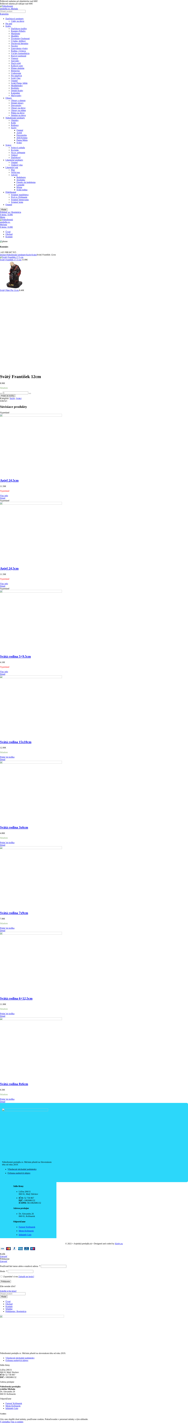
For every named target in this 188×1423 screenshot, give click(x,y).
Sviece (8, 145)
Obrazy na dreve (18, 108)
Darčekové (16, 157)
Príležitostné (11, 192)
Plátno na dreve (17, 113)
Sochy (14, 128)
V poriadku (5, 1422)
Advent (14, 175)
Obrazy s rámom (18, 100)
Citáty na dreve (17, 21)
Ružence (15, 125)
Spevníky (15, 61)
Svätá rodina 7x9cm (14, 913)
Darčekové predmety (15, 18)
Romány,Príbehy (18, 31)
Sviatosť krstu (17, 202)
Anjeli (19, 133)
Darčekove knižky (19, 28)
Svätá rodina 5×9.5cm (15, 656)
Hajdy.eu (119, 1243)
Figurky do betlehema (26, 182)
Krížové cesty (17, 66)
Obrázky (15, 120)
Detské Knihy (17, 90)
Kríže (13, 123)
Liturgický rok (12, 167)
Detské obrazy (17, 103)
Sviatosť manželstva (19, 195)
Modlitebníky (17, 85)
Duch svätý (16, 63)
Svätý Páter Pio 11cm (9, 290)
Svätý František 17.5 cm (11, 260)
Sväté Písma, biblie (19, 83)
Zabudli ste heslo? (26, 1276)
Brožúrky (15, 88)
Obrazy (9, 98)
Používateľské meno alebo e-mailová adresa (20, 1266)
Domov (3, 255)
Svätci (19, 142)
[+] (30, 393)
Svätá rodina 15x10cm (15, 742)
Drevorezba (22, 135)
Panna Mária (22, 140)
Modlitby (15, 36)
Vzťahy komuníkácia (20, 53)
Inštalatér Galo (12, 1408)
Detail (2, 498)
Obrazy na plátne (18, 110)
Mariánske (15, 33)
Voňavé (14, 155)
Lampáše (20, 185)
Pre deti (9, 23)
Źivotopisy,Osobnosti (20, 38)
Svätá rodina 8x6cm (14, 1084)
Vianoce (14, 58)
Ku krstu (15, 150)
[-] (1, 393)
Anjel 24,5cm (9, 480)
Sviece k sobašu (18, 147)
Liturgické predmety (14, 160)
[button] (7, 757)
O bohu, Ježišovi (18, 41)
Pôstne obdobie (17, 68)
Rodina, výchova (18, 51)
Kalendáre (15, 93)
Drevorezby (16, 105)
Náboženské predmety (15, 118)
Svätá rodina (22, 190)
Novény (14, 46)
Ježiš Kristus (22, 137)
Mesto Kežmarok (13, 1406)
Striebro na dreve (18, 115)
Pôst (13, 170)
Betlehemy (21, 177)
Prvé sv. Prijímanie (19, 197)
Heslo (3, 1271)
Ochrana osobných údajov (17, 1360)
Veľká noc (15, 172)
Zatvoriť (3, 1256)
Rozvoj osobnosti (18, 56)
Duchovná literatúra (19, 43)
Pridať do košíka (7, 396)
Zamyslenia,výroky (19, 48)
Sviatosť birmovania (20, 199)
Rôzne (19, 187)
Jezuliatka (21, 180)
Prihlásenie (5, 1281)
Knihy (8, 26)
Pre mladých (16, 76)
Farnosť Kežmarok (14, 1403)
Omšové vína (17, 165)
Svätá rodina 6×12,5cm (16, 998)
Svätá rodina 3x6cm (14, 827)
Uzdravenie (16, 73)
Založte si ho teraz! (8, 1291)
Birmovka (15, 71)
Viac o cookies (16, 1422)
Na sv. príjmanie (18, 152)
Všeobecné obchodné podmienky (20, 1358)
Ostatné (14, 80)
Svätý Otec (16, 78)
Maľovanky (16, 95)
